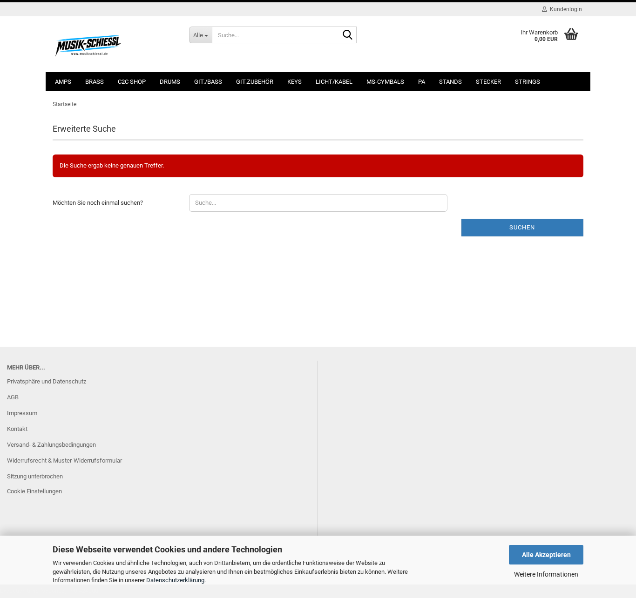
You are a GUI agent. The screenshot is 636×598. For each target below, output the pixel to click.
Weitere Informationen (546, 574)
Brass (94, 81)
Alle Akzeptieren (546, 554)
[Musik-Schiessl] (114, 44)
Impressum (22, 413)
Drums (170, 81)
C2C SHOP (132, 81)
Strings (527, 81)
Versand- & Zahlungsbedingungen (51, 444)
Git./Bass (208, 81)
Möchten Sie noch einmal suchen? (98, 202)
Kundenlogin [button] (564, 9)
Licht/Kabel (334, 81)
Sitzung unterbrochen (35, 476)
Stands (450, 81)
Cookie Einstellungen (34, 491)
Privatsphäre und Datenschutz (46, 381)
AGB (13, 397)
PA (421, 81)
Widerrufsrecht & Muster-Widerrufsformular (64, 460)
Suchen (522, 227)
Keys (294, 81)
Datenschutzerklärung (175, 580)
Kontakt (17, 428)
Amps (63, 81)
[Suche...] (348, 35)
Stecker (488, 81)
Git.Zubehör (254, 81)
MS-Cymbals (385, 81)
